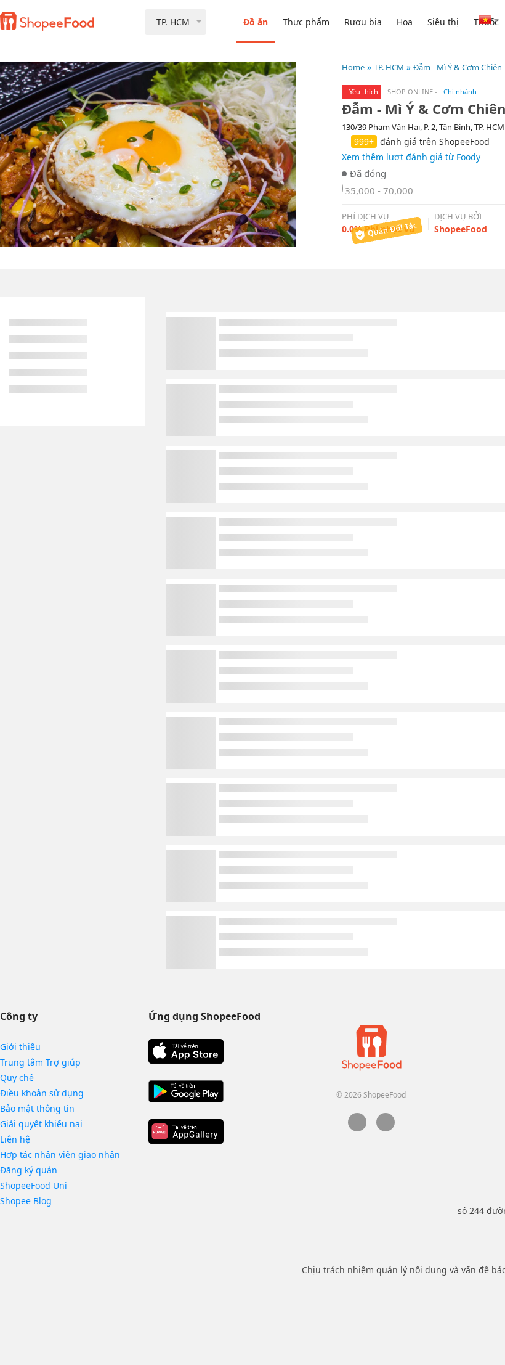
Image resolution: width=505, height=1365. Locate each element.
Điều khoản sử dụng (42, 1093)
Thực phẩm (306, 22)
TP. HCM (389, 67)
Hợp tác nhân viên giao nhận (60, 1154)
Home (353, 67)
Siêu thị (443, 22)
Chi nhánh (460, 91)
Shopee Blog (26, 1201)
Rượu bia (363, 22)
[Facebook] (357, 1128)
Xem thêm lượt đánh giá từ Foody (411, 157)
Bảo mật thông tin (37, 1108)
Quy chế (17, 1077)
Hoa (405, 22)
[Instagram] (385, 1128)
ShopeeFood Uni (33, 1185)
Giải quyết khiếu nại (41, 1124)
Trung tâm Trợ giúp (40, 1062)
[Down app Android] (186, 1091)
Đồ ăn (255, 22)
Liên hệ (15, 1139)
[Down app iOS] (186, 1051)
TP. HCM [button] (173, 22)
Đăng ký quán (28, 1170)
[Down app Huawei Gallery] (186, 1131)
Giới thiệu (20, 1047)
